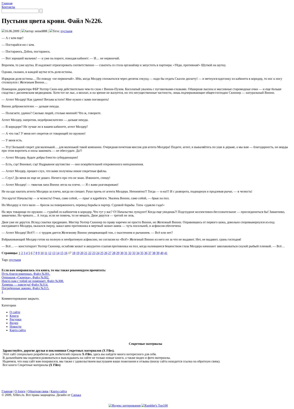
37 (149, 253)
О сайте (15, 312)
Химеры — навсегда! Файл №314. (25, 284)
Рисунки (15, 319)
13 (53, 253)
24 (97, 253)
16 (65, 253)
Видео (14, 323)
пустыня (66, 31)
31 (125, 253)
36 (145, 253)
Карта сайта (18, 330)
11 (45, 253)
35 (141, 253)
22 (89, 253)
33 (133, 253)
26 (105, 253)
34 (137, 253)
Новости (15, 326)
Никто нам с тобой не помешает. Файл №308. (33, 281)
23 (93, 253)
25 (101, 253)
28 (113, 253)
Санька (76, 395)
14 (57, 253)
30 (121, 253)
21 (85, 253)
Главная (7, 3)
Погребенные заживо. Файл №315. (25, 288)
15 (61, 253)
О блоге (20, 391)
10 (42, 253)
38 (153, 253)
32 (129, 253)
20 (81, 253)
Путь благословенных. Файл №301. (26, 273)
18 (73, 253)
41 (165, 253)
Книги (14, 315)
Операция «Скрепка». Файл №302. (25, 277)
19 (77, 253)
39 (157, 253)
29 (117, 253)
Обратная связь (38, 391)
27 (109, 253)
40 (161, 253)
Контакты (8, 7)
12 (49, 253)
